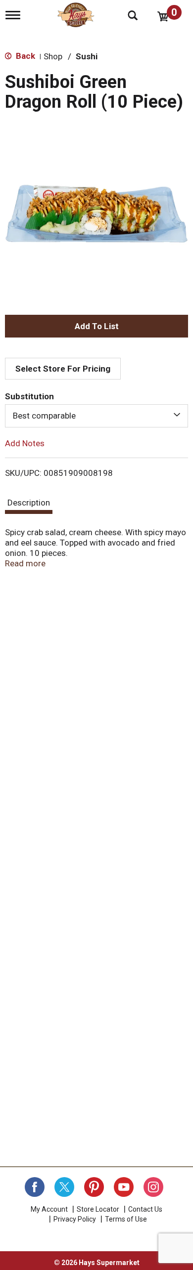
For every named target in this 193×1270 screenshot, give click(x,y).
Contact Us (145, 1209)
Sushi (86, 56)
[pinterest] (94, 1187)
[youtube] (124, 1187)
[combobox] (96, 415)
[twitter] (64, 1187)
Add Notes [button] (25, 443)
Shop (53, 56)
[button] (96, 326)
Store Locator (98, 1209)
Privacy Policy (74, 1219)
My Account (49, 1209)
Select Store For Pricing (62, 369)
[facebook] (35, 1187)
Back (24, 56)
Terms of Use (126, 1219)
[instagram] (153, 1187)
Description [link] (28, 503)
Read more (25, 563)
